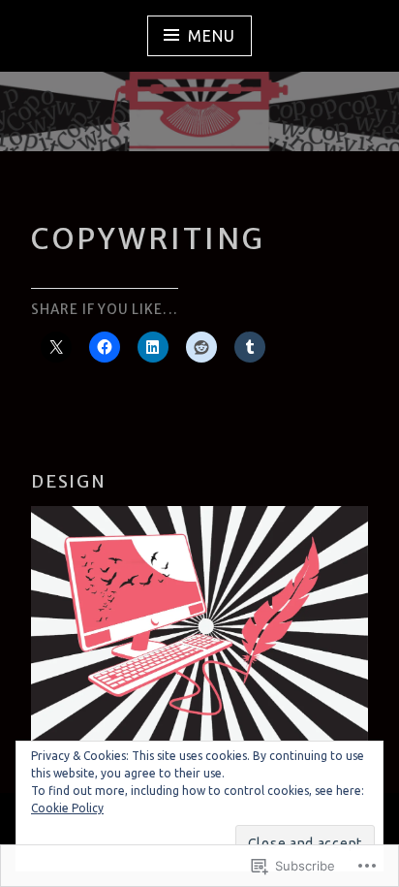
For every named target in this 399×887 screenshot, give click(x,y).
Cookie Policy (67, 808)
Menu (211, 36)
